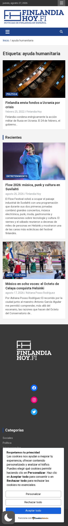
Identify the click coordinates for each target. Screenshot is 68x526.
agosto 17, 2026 (14, 292)
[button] (8, 517)
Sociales (8, 438)
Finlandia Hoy (34, 111)
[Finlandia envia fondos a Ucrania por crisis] (34, 79)
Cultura (20, 275)
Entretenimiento (17, 176)
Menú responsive (61, 3)
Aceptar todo (33, 510)
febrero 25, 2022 (14, 111)
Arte (9, 275)
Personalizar (33, 494)
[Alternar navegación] (7, 32)
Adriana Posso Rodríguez (40, 292)
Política (12, 94)
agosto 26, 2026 (14, 193)
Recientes (13, 137)
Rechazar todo (33, 502)
